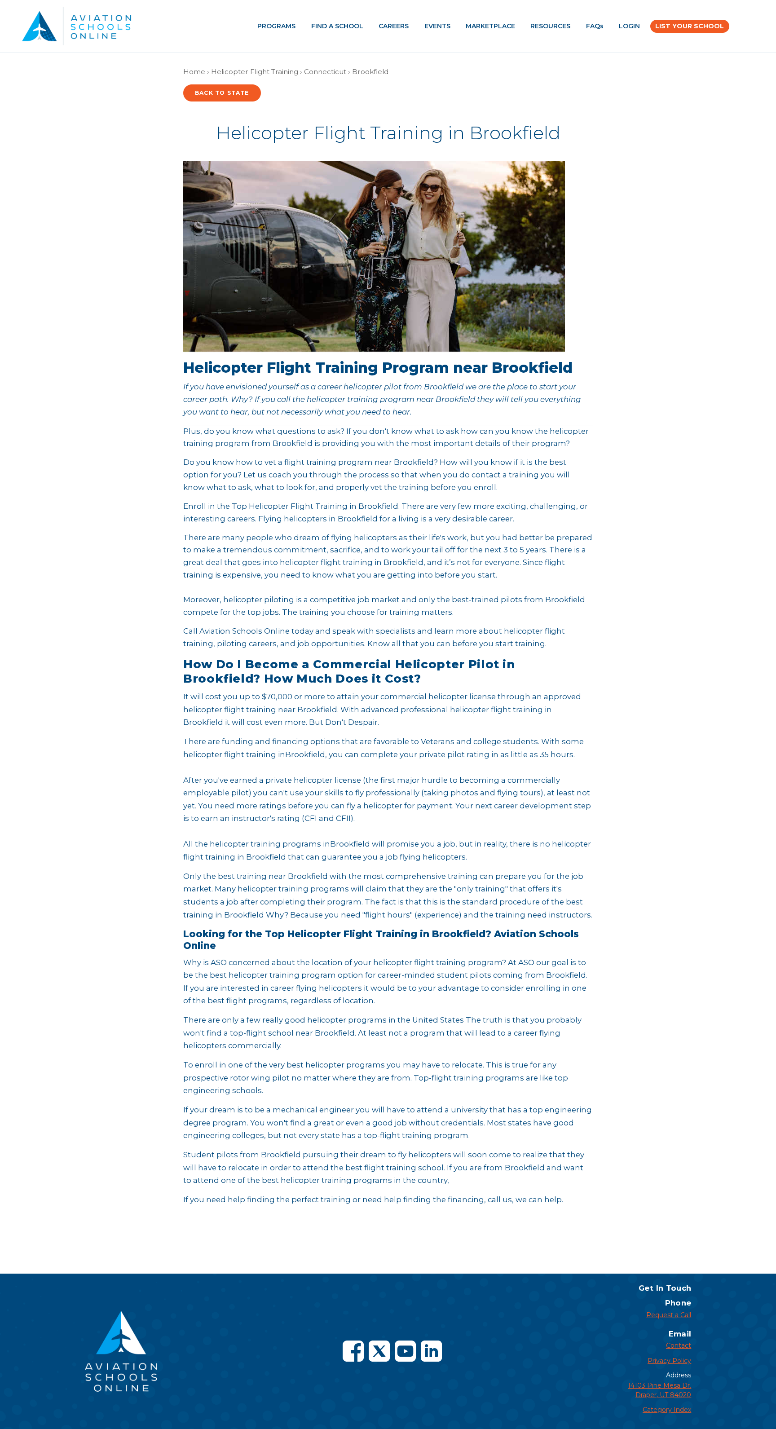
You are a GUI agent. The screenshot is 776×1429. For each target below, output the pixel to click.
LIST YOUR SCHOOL (689, 26)
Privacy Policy (669, 1361)
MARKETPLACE (490, 26)
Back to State (222, 92)
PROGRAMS (276, 26)
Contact (678, 1345)
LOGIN (629, 26)
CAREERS (394, 26)
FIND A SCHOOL (337, 26)
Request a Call (668, 1315)
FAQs (595, 26)
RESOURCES (550, 26)
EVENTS (437, 26)
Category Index (667, 1410)
